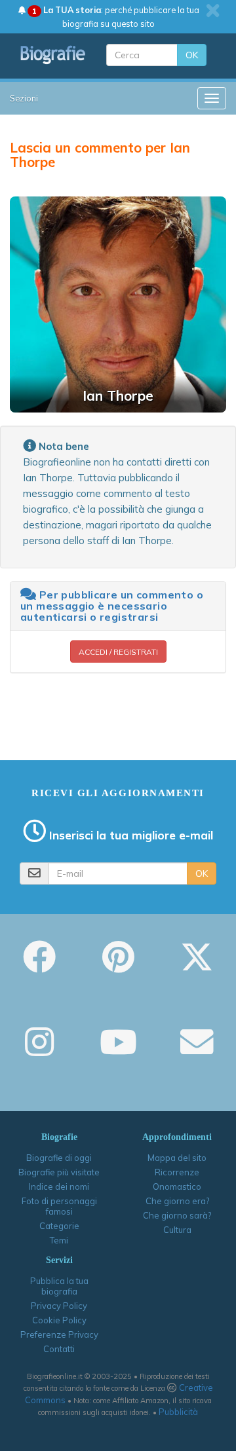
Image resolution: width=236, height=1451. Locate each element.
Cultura (177, 1229)
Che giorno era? (177, 1201)
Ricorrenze (177, 1172)
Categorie (59, 1226)
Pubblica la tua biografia (59, 1286)
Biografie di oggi (59, 1157)
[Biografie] (53, 54)
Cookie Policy (59, 1320)
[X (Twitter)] (196, 966)
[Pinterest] (118, 966)
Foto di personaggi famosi (59, 1206)
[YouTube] (118, 1051)
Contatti (59, 1349)
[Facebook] (39, 966)
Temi (59, 1240)
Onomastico (177, 1186)
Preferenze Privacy (59, 1334)
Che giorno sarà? (177, 1215)
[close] (212, 10)
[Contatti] (196, 1051)
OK (192, 55)
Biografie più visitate (59, 1172)
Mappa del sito (177, 1157)
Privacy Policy (59, 1305)
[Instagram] (39, 1051)
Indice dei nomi (59, 1186)
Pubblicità (178, 1411)
